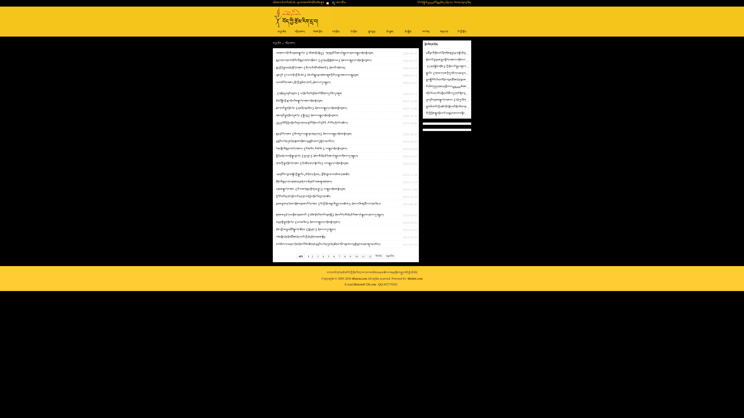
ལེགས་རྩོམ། (318, 32)
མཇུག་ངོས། (390, 256)
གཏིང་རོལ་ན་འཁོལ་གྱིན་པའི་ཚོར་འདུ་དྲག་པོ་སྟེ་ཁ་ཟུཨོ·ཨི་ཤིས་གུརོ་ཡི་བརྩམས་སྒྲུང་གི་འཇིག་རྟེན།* (464, 94)
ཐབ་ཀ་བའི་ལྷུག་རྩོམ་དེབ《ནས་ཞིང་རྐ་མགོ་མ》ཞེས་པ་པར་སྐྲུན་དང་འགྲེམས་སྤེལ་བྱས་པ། (311, 108)
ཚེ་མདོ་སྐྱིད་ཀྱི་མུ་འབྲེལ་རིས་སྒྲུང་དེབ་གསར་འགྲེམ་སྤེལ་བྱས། (299, 101)
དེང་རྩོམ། (353, 32)
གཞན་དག (444, 32)
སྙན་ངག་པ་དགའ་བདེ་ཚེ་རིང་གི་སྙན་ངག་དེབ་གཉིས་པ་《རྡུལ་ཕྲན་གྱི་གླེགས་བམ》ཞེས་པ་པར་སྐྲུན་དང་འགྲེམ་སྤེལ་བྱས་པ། (324, 61)
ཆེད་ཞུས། (390, 32)
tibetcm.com (359, 278)
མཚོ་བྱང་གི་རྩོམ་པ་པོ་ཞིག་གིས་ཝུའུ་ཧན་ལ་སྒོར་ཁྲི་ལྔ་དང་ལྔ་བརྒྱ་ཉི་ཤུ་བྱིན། (454, 53)
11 (363, 256)
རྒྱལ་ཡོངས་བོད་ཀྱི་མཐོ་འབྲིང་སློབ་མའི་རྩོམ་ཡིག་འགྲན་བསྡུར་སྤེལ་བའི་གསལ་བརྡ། (457, 107)
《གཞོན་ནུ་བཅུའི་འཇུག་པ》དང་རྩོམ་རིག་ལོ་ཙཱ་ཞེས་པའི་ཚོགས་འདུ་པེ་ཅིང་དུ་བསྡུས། (309, 94)
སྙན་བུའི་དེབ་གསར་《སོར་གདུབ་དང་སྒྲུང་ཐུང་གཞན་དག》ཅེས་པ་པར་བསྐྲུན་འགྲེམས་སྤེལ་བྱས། (314, 134)
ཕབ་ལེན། (426, 32)
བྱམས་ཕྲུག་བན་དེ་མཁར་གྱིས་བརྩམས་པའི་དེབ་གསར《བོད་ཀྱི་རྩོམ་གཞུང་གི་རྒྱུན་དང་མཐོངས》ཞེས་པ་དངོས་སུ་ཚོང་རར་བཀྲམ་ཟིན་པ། (328, 204)
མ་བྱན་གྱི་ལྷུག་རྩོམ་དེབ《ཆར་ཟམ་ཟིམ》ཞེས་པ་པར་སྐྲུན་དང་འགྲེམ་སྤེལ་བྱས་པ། (308, 222)
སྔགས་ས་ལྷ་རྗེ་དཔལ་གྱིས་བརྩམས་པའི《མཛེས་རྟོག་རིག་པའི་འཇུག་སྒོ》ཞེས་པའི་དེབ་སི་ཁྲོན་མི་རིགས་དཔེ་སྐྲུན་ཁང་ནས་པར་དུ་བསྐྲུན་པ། (330, 215)
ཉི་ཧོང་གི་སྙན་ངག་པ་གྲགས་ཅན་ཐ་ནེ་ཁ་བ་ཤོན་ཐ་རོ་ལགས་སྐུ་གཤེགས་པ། (304, 182)
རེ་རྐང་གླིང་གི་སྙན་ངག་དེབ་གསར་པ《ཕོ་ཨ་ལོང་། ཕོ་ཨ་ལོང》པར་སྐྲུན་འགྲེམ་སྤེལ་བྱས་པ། (311, 149)
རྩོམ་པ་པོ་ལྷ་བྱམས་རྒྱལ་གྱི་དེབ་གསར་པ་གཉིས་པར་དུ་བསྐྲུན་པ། (450, 60)
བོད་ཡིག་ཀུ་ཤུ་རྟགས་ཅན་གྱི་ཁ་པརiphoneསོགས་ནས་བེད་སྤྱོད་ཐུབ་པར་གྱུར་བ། (457, 87)
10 (356, 256)
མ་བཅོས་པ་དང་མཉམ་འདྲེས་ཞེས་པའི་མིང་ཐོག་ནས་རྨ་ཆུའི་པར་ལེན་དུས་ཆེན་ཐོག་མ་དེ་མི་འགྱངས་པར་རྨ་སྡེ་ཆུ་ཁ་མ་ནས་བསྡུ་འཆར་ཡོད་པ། (328, 244)
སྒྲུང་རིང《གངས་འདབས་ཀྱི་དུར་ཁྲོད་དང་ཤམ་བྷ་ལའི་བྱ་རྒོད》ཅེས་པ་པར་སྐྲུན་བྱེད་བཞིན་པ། (462, 73)
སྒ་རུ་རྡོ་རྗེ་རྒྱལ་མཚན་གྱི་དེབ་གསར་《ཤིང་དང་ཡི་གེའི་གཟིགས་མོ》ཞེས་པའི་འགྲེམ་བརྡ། (310, 68)
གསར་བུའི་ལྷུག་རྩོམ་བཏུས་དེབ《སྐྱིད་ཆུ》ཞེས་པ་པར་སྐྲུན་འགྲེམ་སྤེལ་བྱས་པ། (307, 116)
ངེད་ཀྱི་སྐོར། (462, 32)
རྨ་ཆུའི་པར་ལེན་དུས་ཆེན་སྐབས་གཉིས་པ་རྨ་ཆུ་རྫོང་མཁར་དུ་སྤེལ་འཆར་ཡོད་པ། (305, 142)
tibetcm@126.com (365, 284)
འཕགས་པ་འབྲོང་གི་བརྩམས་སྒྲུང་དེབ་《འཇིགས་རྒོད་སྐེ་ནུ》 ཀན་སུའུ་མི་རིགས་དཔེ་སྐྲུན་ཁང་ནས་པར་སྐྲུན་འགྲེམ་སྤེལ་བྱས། (324, 53)
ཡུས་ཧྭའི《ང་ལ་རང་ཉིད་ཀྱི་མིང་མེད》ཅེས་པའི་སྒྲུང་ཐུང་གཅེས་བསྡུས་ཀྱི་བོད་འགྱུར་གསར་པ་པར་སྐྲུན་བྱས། (317, 75)
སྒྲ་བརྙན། (371, 32)
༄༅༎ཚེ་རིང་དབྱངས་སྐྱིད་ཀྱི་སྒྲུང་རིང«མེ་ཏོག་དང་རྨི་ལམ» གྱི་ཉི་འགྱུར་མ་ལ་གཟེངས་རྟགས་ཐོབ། (313, 175)
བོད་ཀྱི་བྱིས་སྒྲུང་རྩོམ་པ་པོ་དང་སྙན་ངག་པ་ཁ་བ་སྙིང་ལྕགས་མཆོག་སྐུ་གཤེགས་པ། (457, 113)
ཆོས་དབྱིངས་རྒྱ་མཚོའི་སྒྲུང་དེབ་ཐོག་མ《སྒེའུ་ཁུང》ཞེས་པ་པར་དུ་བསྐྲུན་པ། (306, 230)
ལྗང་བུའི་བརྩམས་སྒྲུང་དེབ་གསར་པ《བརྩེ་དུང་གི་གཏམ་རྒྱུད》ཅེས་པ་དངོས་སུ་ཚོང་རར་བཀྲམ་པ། (464, 100)
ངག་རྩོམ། (336, 32)
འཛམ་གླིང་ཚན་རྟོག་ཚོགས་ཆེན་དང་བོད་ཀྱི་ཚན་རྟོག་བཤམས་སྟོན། (301, 237)
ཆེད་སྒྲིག (408, 32)
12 (370, 256)
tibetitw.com (415, 278)
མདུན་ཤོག (282, 32)
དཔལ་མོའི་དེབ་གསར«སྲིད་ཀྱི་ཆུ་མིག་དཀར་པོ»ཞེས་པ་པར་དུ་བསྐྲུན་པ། (303, 83)
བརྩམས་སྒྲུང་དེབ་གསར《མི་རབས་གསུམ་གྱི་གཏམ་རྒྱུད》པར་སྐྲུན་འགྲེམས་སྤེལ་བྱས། (310, 189)
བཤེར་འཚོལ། (340, 3)
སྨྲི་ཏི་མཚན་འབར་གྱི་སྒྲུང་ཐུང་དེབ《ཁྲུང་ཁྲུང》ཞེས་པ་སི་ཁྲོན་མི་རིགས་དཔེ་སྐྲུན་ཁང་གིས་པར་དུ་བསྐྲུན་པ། (317, 156)
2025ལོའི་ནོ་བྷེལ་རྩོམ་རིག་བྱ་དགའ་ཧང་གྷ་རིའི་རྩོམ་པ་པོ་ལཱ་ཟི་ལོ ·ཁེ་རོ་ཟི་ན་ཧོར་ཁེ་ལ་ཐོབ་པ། (312, 123)
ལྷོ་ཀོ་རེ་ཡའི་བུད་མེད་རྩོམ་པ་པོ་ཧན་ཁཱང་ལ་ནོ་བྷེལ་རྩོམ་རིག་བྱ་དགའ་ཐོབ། (303, 197)
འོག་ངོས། (378, 256)
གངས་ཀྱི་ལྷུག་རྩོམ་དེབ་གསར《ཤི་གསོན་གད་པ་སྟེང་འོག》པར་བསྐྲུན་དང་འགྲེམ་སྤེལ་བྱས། (312, 164)
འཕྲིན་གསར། (300, 32)
